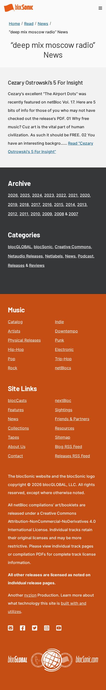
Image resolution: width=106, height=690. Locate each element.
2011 (23, 213)
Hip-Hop (16, 349)
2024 (37, 195)
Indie (59, 321)
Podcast (85, 256)
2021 (73, 195)
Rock (12, 367)
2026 (13, 195)
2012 (12, 213)
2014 (70, 204)
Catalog (15, 321)
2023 (49, 195)
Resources (64, 428)
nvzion (30, 595)
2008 (59, 213)
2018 (24, 204)
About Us (16, 446)
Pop (11, 358)
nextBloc (63, 400)
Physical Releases (24, 340)
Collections (18, 428)
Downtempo (66, 331)
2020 (85, 195)
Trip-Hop (63, 358)
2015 (58, 204)
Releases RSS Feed (72, 455)
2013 (82, 204)
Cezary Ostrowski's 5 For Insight (45, 82)
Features (16, 409)
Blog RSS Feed (68, 446)
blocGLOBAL (20, 246)
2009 (47, 213)
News (70, 256)
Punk (59, 340)
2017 (35, 204)
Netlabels (54, 256)
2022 (61, 195)
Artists (14, 331)
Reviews (37, 265)
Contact (15, 455)
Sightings (63, 409)
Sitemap (62, 437)
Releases (16, 265)
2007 (73, 213)
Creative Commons (73, 246)
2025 (25, 195)
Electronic (64, 349)
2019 (12, 204)
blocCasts (17, 400)
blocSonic (43, 246)
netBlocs (63, 367)
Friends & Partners (72, 418)
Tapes (13, 437)
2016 (47, 204)
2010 (35, 213)
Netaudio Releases (25, 256)
